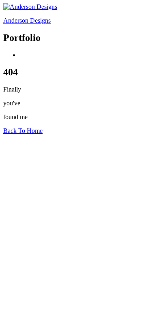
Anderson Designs (27, 20)
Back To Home (23, 130)
